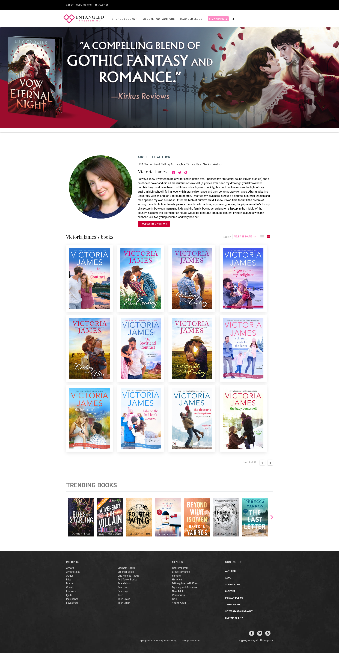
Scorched (123, 587)
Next (271, 517)
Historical (177, 579)
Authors (230, 571)
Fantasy (176, 575)
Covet (69, 587)
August (70, 575)
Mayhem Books (126, 567)
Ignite (69, 595)
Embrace (71, 591)
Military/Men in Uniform (185, 583)
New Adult (178, 591)
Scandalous (124, 583)
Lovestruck (72, 602)
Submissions (84, 5)
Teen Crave (124, 599)
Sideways (123, 591)
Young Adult (179, 602)
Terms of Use (232, 604)
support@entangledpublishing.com (256, 640)
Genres (177, 562)
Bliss (68, 579)
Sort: (227, 236)
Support (230, 591)
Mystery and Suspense (185, 587)
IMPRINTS (72, 562)
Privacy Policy (234, 598)
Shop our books (124, 18)
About (70, 5)
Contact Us (101, 5)
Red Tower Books (127, 579)
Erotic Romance (181, 571)
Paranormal (178, 595)
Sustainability (234, 618)
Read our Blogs (191, 18)
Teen (120, 595)
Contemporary (180, 567)
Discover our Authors (158, 18)
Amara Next (73, 571)
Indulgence (72, 599)
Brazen (70, 583)
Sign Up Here (218, 18)
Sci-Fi (175, 599)
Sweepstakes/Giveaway (239, 611)
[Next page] (270, 462)
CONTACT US (233, 562)
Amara (70, 567)
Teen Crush (124, 602)
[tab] (262, 237)
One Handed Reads (128, 575)
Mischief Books (126, 571)
